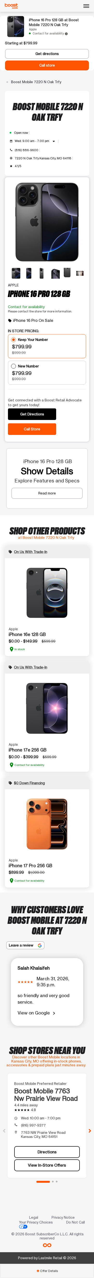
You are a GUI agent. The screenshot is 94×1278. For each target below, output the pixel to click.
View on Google (37, 1013)
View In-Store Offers (47, 1165)
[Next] (90, 1130)
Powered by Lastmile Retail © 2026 (47, 1258)
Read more (47, 493)
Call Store (32, 429)
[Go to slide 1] (43, 1182)
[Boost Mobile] (11, 6)
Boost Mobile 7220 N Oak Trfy (35, 82)
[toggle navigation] (86, 6)
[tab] (47, 1271)
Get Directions (32, 414)
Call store (47, 65)
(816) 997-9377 (33, 1125)
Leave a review (21, 945)
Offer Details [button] (47, 1271)
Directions (47, 1152)
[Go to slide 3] (57, 1182)
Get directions (47, 54)
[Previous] (4, 1130)
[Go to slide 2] (53, 1182)
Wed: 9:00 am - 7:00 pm (36, 141)
